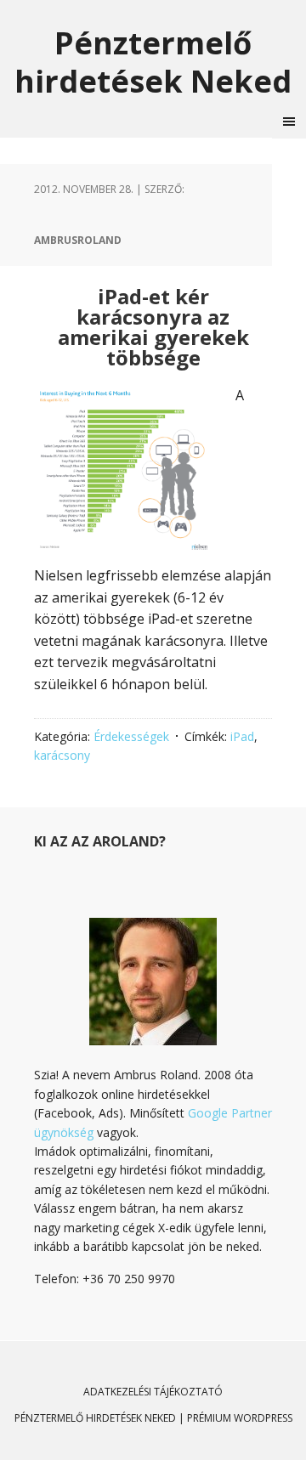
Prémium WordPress (239, 1418)
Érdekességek (131, 736)
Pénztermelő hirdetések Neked (153, 61)
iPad (242, 736)
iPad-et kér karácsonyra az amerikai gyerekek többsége (153, 326)
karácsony (62, 755)
